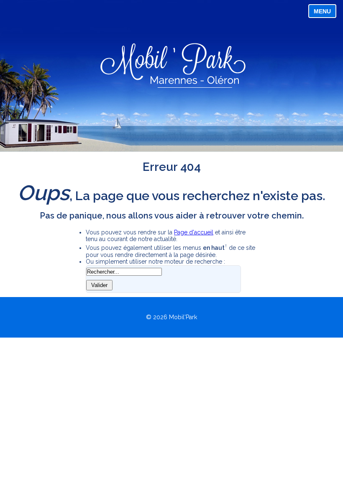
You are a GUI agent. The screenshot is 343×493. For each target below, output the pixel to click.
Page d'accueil (193, 232)
